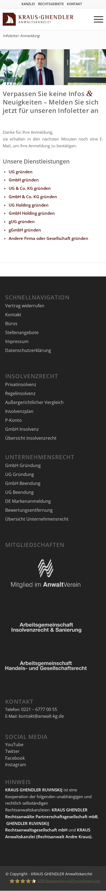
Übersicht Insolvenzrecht (31, 438)
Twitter (12, 751)
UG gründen (21, 171)
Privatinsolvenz (20, 384)
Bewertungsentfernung (29, 510)
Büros (11, 324)
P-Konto (13, 420)
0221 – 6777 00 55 (39, 709)
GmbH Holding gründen (32, 213)
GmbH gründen (24, 179)
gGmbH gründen (25, 230)
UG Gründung (19, 474)
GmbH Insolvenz (22, 429)
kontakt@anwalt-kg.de (41, 716)
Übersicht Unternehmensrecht (36, 519)
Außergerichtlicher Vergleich (34, 402)
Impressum (17, 341)
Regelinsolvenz (20, 393)
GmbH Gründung (23, 465)
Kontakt (13, 315)
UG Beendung (19, 492)
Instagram (15, 765)
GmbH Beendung (22, 483)
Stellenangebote (22, 332)
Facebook (15, 758)
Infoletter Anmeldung (21, 35)
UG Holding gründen (29, 205)
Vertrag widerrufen (24, 306)
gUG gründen (22, 221)
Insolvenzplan (19, 411)
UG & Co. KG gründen (30, 188)
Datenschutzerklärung (28, 350)
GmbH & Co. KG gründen (33, 196)
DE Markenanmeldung (28, 501)
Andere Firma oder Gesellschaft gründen (48, 238)
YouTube (14, 745)
